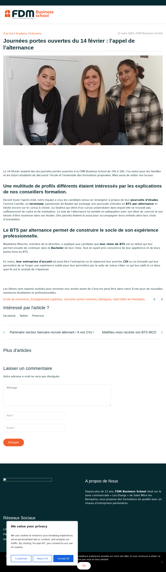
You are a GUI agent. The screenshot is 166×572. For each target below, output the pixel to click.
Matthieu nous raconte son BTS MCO (129, 332)
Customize (21, 558)
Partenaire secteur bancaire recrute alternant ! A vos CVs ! (52, 332)
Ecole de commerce (16, 299)
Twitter (24, 315)
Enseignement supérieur (46, 299)
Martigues (104, 299)
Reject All (42, 558)
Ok (84, 565)
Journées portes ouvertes (80, 299)
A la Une (8, 33)
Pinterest (38, 315)
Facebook (9, 315)
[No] (162, 562)
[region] (42, 543)
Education (36, 33)
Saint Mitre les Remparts (129, 299)
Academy (21, 33)
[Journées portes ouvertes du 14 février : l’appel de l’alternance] (83, 100)
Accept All (63, 558)
